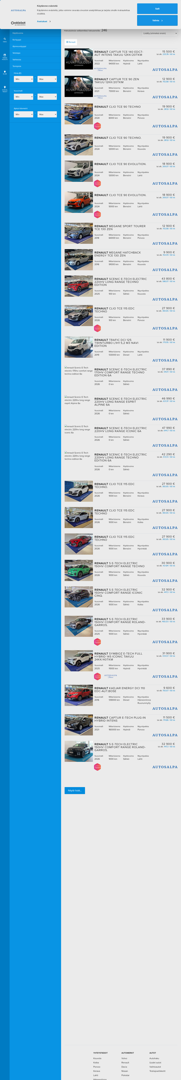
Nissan (124, 1071)
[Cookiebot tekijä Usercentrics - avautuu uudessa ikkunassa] (18, 23)
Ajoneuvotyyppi (19, 46)
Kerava (96, 1071)
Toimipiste (17, 66)
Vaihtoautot (155, 1066)
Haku (5, 42)
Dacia (124, 1066)
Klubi (5, 74)
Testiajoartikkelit (157, 1071)
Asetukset (42, 21)
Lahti (95, 1075)
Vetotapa (16, 53)
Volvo (124, 1058)
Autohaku (154, 1058)
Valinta (155, 20)
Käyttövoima (18, 33)
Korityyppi (17, 39)
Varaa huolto (5, 59)
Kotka (96, 1062)
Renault (72, 42)
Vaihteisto (17, 59)
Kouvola (97, 1058)
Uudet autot (155, 1062)
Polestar (125, 1075)
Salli (157, 8)
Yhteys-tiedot (5, 91)
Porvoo (96, 1066)
